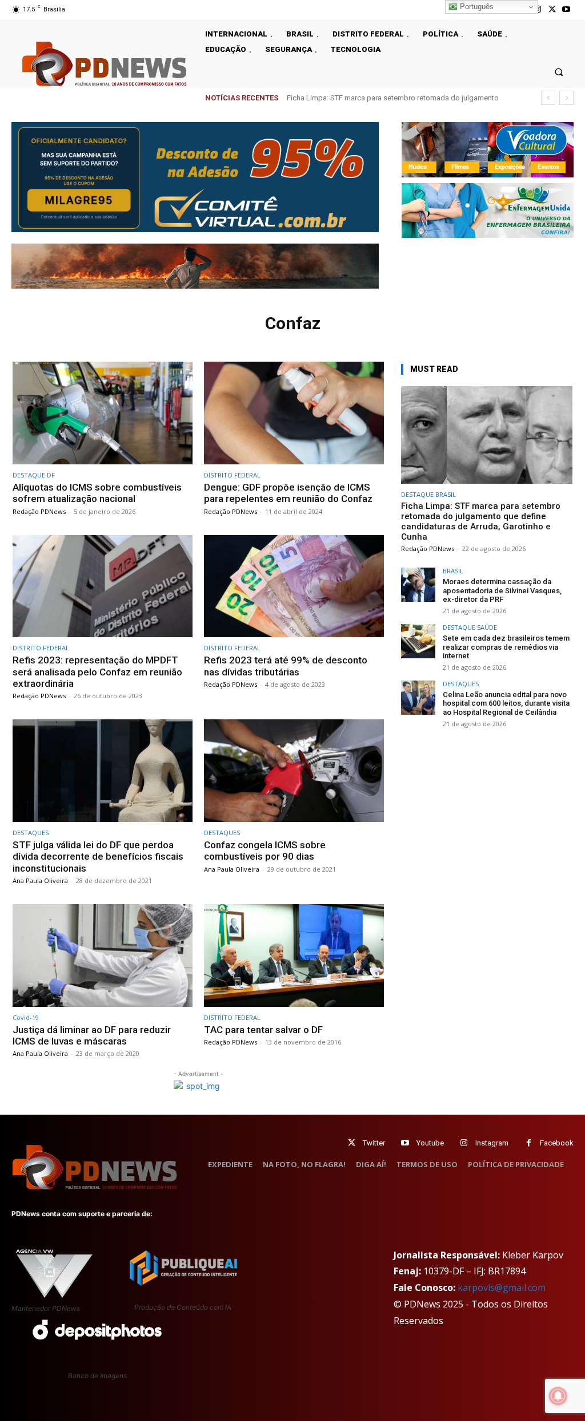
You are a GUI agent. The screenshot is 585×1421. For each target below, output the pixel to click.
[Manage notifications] (558, 1396)
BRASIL (453, 571)
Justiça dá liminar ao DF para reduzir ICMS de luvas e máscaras (92, 1035)
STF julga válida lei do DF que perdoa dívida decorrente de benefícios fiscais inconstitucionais (98, 856)
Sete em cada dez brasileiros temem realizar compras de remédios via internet (506, 647)
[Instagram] (464, 1143)
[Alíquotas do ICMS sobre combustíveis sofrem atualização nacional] (103, 413)
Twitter (374, 1143)
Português (476, 6)
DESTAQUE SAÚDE (470, 627)
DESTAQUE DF (34, 475)
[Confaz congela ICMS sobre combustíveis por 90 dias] (294, 770)
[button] (559, 71)
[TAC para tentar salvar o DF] (294, 955)
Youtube (430, 1143)
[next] (566, 98)
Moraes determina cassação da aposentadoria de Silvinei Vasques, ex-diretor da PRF (502, 590)
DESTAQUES (31, 832)
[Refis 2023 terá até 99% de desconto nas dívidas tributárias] (294, 586)
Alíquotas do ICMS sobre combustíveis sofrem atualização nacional (97, 492)
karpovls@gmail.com (502, 1287)
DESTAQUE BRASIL (428, 494)
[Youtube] (566, 9)
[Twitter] (352, 1143)
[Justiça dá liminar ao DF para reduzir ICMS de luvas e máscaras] (103, 955)
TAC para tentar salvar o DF (263, 1029)
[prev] (548, 98)
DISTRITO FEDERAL (232, 475)
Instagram (491, 1143)
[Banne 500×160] (488, 210)
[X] (552, 9)
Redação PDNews (39, 511)
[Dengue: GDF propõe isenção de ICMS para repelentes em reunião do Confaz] (294, 413)
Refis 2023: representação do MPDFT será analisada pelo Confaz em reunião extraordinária (97, 671)
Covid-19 (26, 1017)
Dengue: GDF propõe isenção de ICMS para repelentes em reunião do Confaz (288, 492)
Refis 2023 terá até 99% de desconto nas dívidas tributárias (285, 665)
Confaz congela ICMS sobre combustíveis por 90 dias (265, 850)
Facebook (557, 1143)
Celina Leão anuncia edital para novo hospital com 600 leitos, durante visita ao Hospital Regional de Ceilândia (506, 703)
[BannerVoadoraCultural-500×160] (488, 149)
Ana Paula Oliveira (40, 880)
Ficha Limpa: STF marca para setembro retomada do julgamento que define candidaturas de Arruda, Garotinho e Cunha (480, 521)
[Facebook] (529, 1143)
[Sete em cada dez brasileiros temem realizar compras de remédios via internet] (418, 641)
